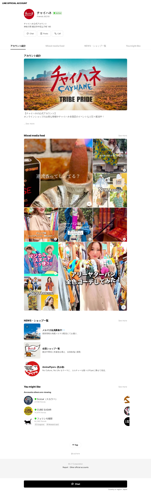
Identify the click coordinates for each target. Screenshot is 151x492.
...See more (29, 123)
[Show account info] (57, 13)
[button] (44, 33)
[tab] (18, 45)
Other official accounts (79, 467)
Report (65, 467)
